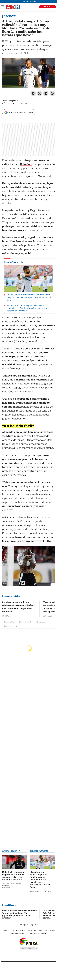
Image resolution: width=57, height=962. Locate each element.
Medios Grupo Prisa (28, 948)
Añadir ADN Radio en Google (21, 112)
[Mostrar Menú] (2, 6)
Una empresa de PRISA (28, 941)
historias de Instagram (24, 317)
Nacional (10, 16)
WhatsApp (52, 93)
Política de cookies (17, 933)
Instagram (42, 622)
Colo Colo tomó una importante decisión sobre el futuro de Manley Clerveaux (13, 876)
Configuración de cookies (37, 933)
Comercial (5, 930)
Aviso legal (32, 930)
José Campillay (10, 100)
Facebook (33, 93)
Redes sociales (26, 622)
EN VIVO (47, 7)
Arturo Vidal (10, 622)
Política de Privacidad (47, 930)
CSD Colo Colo (11, 626)
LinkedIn (46, 93)
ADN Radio (13, 7)
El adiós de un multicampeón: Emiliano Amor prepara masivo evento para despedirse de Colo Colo (40, 879)
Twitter (39, 93)
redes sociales (15, 249)
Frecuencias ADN (19, 930)
